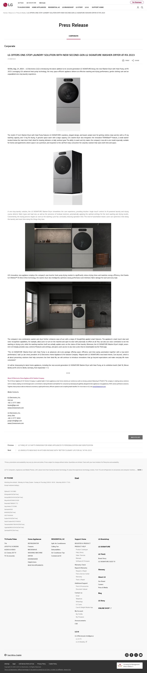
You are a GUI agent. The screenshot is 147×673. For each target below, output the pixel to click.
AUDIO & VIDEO (9, 550)
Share (137, 60)
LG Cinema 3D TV (10, 553)
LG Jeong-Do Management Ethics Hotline (131, 665)
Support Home (80, 539)
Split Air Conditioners (58, 543)
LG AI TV (78, 639)
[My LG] (138, 7)
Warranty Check (80, 565)
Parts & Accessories (82, 586)
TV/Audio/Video (10, 539)
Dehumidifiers (55, 550)
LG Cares (79, 604)
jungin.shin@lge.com (15, 421)
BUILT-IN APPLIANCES (35, 565)
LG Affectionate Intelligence (84, 636)
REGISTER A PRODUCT (83, 543)
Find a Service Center (82, 574)
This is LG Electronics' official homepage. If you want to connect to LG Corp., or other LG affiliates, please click (37, 670)
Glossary (101, 569)
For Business (137, 2)
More (139, 470)
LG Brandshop (103, 539)
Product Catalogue (82, 549)
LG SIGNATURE (104, 547)
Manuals (78, 558)
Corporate (73, 36)
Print (127, 60)
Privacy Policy (41, 664)
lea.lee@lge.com (13, 405)
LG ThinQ (101, 554)
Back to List (135, 437)
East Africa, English (14, 655)
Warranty (79, 577)
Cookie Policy (53, 664)
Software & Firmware (83, 561)
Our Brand (101, 581)
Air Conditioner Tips (58, 553)
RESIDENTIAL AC (58, 539)
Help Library (80, 552)
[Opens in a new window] (127, 655)
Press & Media (103, 587)
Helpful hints (32, 562)
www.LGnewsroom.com (16, 408)
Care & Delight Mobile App (84, 607)
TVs (5, 543)
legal (14, 664)
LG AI (77, 632)
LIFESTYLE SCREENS (11, 546)
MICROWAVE (32, 550)
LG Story (101, 601)
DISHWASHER (33, 559)
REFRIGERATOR (33, 543)
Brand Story (102, 558)
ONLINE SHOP (104, 608)
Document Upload (81, 589)
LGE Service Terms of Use (26, 664)
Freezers (31, 546)
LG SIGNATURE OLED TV (106, 561)
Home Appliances (34, 539)
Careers (100, 584)
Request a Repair (81, 571)
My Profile (79, 614)
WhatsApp (79, 602)
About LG (102, 577)
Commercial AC (56, 556)
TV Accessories (9, 556)
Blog (100, 593)
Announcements (80, 621)
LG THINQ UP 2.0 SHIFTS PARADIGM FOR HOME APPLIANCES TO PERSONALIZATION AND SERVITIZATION (55, 445)
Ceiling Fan (55, 546)
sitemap (6, 664)
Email (77, 478)
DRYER (30, 556)
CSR (76, 624)
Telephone (79, 599)
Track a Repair (80, 579)
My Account (79, 611)
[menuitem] (125, 60)
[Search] (142, 7)
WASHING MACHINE (35, 553)
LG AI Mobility (80, 642)
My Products (80, 617)
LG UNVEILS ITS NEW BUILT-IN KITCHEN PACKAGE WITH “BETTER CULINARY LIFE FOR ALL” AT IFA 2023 (55, 450)
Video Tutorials (80, 555)
